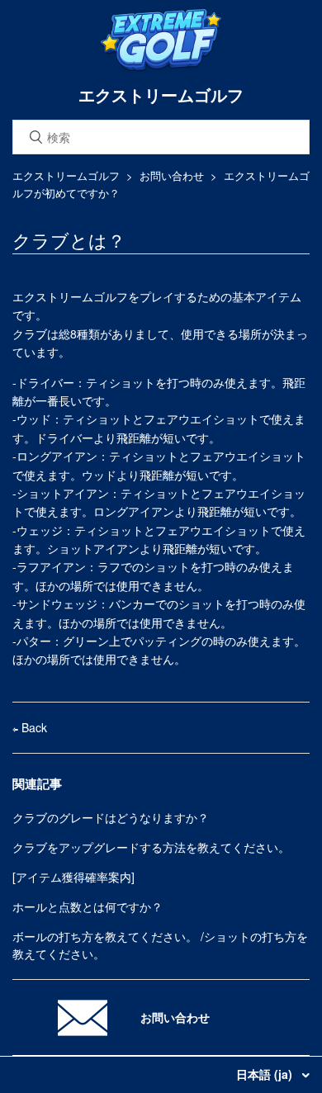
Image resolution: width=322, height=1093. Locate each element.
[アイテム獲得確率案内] (73, 876)
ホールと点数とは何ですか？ (87, 906)
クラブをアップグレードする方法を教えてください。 (151, 847)
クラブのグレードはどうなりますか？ (110, 817)
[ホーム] (161, 67)
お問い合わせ (172, 175)
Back (32, 727)
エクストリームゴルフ (66, 175)
